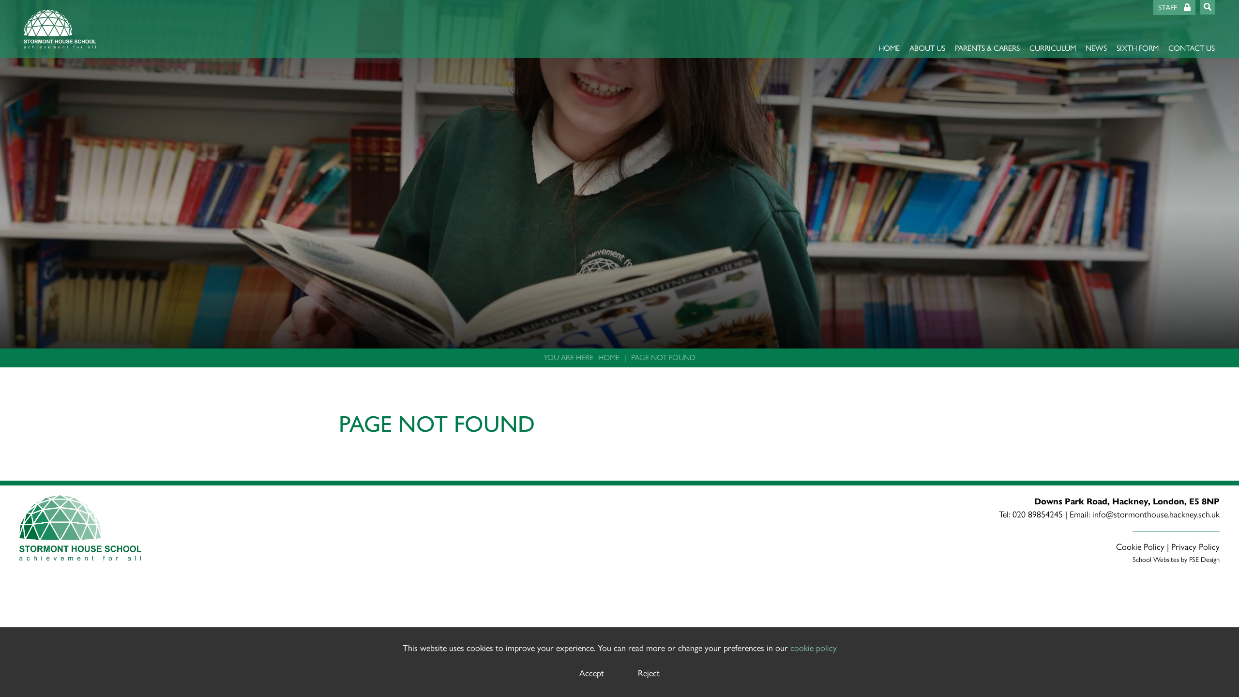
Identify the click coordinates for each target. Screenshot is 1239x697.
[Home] (60, 29)
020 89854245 (1037, 514)
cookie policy (813, 648)
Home (609, 357)
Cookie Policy (1140, 547)
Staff (1168, 7)
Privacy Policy (1195, 547)
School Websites (1156, 559)
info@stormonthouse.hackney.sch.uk (1156, 514)
